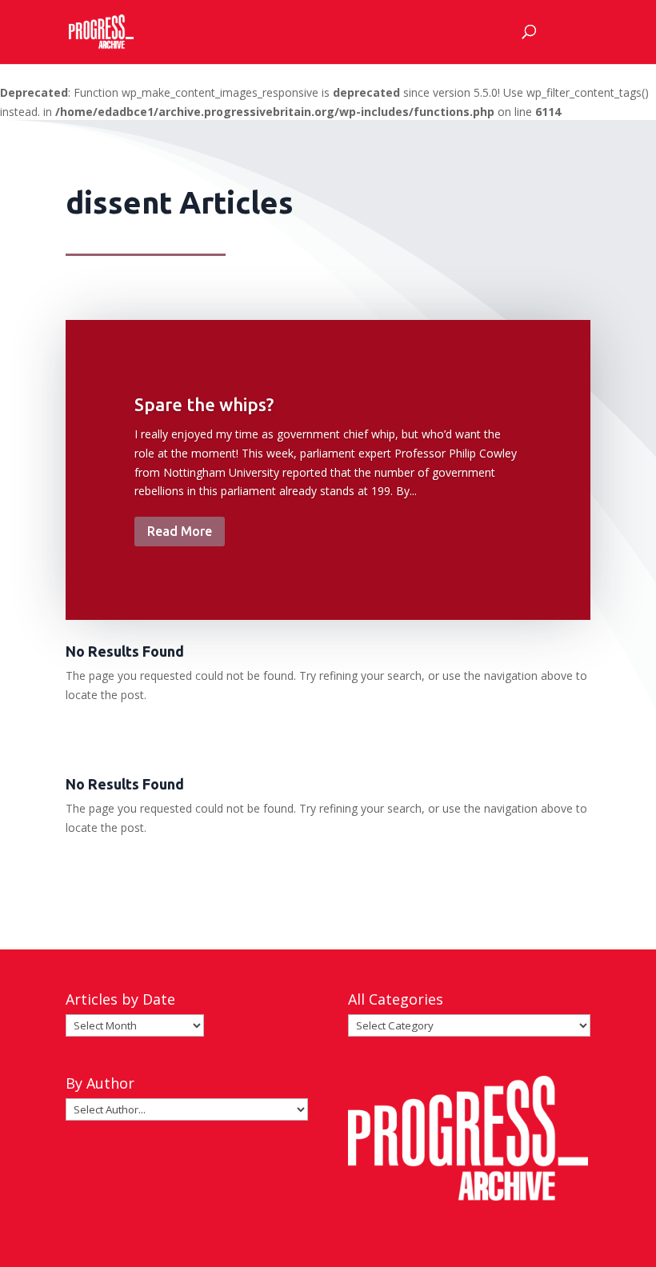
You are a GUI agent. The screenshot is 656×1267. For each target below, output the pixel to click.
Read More (179, 531)
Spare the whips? (204, 404)
